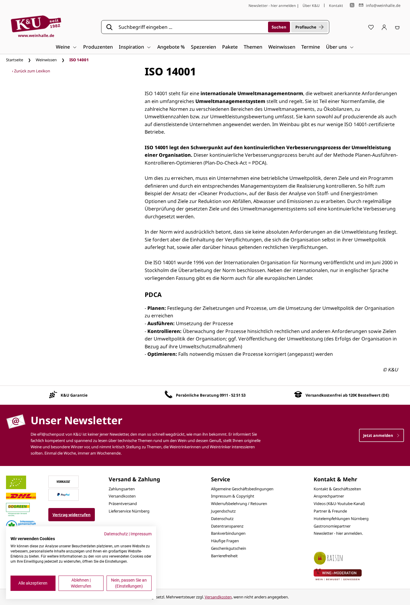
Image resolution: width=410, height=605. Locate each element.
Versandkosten (122, 496)
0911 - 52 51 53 (233, 395)
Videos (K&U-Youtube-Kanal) (339, 503)
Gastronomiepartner (332, 526)
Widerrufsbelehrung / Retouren (239, 503)
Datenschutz (222, 518)
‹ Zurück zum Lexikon (31, 71)
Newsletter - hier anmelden (272, 5)
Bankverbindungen (228, 533)
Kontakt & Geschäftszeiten (337, 489)
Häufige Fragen (225, 540)
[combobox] (191, 27)
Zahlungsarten (122, 489)
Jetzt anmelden (378, 435)
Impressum (141, 533)
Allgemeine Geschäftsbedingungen (242, 489)
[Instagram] (352, 5)
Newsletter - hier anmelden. (338, 533)
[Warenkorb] (397, 27)
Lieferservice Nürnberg (129, 511)
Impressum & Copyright (232, 496)
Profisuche (305, 27)
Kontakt (336, 5)
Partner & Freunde (330, 511)
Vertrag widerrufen (72, 514)
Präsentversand (123, 503)
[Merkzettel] (371, 27)
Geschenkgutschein (228, 548)
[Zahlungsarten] (63, 481)
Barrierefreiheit (224, 555)
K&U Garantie (74, 395)
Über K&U (311, 5)
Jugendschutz (223, 511)
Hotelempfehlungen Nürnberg (341, 518)
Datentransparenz (227, 526)
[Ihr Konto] (384, 27)
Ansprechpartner (329, 496)
